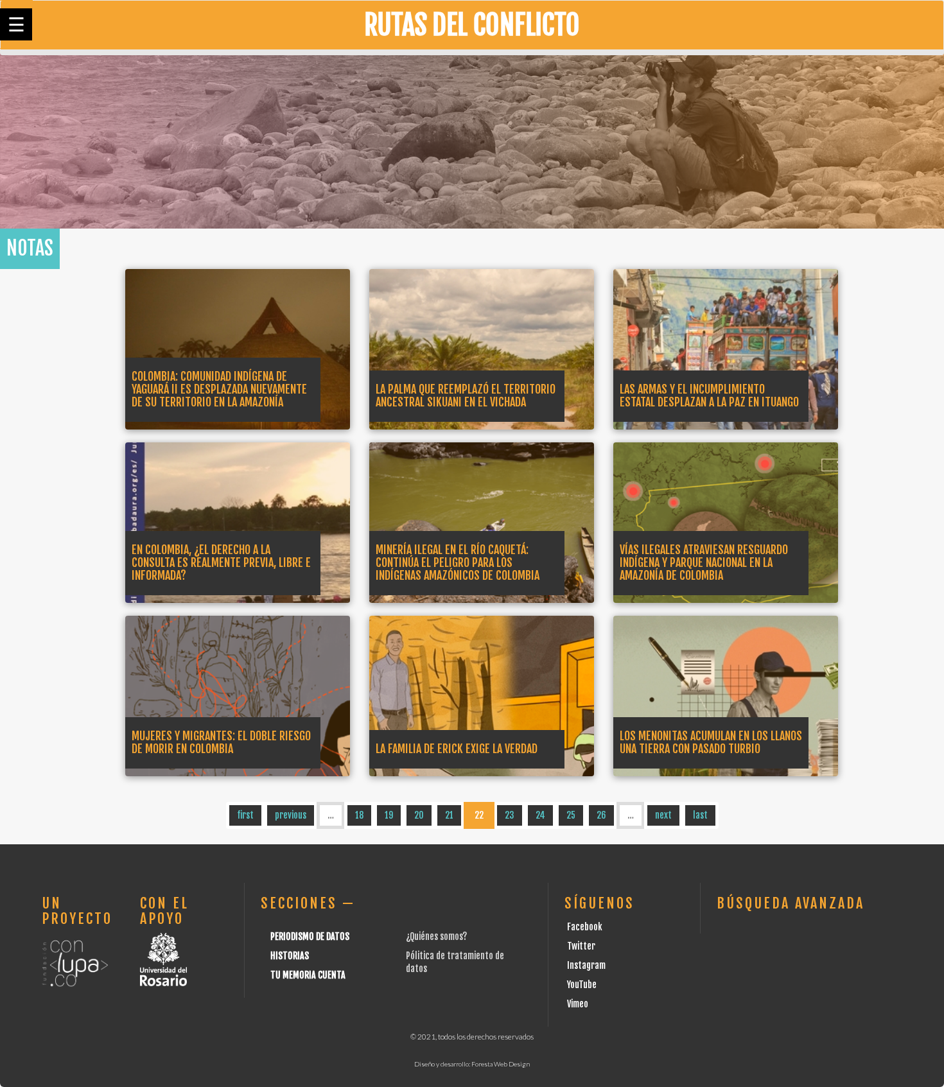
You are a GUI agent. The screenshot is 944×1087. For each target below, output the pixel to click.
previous (290, 815)
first (245, 815)
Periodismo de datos (309, 936)
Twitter (581, 946)
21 (449, 815)
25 (570, 815)
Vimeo (577, 1003)
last (700, 815)
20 (419, 815)
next (663, 815)
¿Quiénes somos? (436, 936)
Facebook (584, 926)
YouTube (582, 984)
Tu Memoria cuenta (307, 975)
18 (359, 815)
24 (540, 815)
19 (389, 815)
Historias (289, 955)
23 (509, 815)
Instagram (586, 965)
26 (601, 815)
